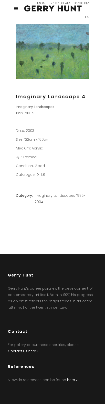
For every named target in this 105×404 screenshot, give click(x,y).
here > (72, 379)
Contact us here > (23, 351)
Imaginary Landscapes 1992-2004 (60, 198)
